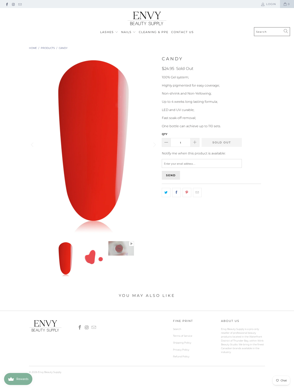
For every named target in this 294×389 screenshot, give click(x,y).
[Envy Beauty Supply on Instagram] (13, 4)
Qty (164, 134)
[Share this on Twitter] (166, 192)
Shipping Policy (182, 342)
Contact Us (182, 32)
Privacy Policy (181, 349)
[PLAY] (93, 145)
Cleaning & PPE (153, 32)
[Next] (154, 145)
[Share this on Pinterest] (187, 192)
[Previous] (33, 145)
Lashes (107, 32)
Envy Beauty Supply (49, 372)
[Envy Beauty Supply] (147, 18)
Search (177, 329)
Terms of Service (182, 335)
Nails (127, 32)
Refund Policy (181, 356)
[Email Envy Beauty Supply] (20, 4)
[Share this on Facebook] (176, 192)
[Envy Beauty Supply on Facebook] (7, 4)
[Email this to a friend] (197, 192)
